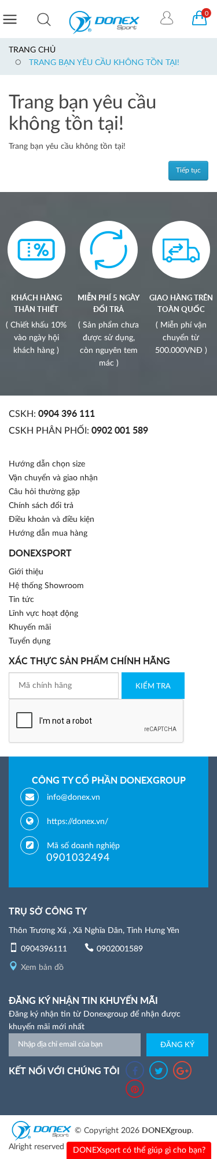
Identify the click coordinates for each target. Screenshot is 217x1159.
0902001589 (120, 949)
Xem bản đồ (42, 968)
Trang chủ (32, 50)
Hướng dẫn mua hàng (48, 533)
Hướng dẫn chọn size (47, 464)
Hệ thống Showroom (46, 586)
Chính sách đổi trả (41, 506)
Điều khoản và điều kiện (51, 519)
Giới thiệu (26, 572)
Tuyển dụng (29, 641)
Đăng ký (177, 1045)
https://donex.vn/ (77, 822)
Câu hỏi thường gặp (44, 492)
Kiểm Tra (153, 686)
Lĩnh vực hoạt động (43, 613)
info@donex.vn (73, 797)
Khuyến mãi (30, 627)
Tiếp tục (188, 170)
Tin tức (21, 600)
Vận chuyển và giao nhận (53, 478)
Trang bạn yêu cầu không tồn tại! (104, 63)
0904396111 (44, 949)
